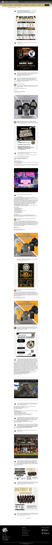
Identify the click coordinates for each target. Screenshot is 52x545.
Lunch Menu (31, 1)
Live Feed (19, 7)
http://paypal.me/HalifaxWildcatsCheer (22, 157)
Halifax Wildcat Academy (25, 535)
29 (23, 518)
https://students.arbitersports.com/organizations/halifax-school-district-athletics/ (25, 215)
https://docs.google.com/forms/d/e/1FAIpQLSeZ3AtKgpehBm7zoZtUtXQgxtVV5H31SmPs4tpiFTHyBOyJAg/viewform (30, 164)
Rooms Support (43, 1)
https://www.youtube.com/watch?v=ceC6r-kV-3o (21, 373)
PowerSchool (27, 1)
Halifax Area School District (12, 7)
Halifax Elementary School (26, 530)
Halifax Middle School (25, 532)
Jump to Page (28, 518)
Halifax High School (25, 533)
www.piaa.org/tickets (18, 411)
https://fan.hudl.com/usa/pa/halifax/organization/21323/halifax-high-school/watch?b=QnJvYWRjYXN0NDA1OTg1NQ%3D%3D (25, 427)
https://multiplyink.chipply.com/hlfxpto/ (19, 91)
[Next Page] (25, 518)
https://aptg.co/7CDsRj (31, 12)
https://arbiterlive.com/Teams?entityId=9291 (23, 11)
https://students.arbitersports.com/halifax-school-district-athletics (23, 421)
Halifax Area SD (24, 529)
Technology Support (37, 1)
